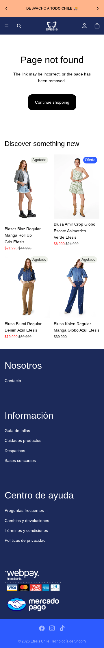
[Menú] (6, 26)
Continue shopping (52, 102)
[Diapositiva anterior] (6, 8)
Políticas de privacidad (25, 540)
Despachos (15, 450)
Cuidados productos (23, 440)
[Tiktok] (62, 628)
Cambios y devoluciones (27, 520)
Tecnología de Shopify (68, 641)
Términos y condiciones (26, 530)
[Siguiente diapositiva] (97, 8)
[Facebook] (41, 628)
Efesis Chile (40, 641)
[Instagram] (52, 628)
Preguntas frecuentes (24, 510)
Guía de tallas (17, 430)
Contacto (13, 380)
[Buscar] (19, 25)
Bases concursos (20, 460)
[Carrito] (97, 25)
